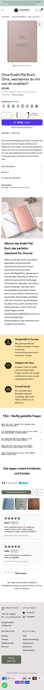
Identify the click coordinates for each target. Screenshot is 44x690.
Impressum (27, 647)
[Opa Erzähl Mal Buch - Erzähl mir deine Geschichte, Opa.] (37, 106)
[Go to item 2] (21, 504)
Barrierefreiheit (29, 650)
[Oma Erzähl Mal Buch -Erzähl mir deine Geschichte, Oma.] (32, 106)
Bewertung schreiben (16, 492)
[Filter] (34, 492)
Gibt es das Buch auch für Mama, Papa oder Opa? (19, 453)
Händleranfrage (8, 643)
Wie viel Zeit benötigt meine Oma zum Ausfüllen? (18, 425)
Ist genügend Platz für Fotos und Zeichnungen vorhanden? (19, 432)
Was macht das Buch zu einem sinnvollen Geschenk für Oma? (17, 446)
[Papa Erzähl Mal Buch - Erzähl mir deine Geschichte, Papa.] (18, 106)
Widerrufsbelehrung (31, 640)
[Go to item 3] (34, 504)
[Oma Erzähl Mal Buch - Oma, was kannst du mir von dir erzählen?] (23, 106)
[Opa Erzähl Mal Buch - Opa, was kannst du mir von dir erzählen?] (27, 106)
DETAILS (5, 172)
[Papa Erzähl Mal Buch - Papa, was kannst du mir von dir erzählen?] (13, 106)
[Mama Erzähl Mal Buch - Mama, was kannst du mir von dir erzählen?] (4, 106)
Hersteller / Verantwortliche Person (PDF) (15, 187)
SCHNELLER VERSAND (11, 178)
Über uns (5, 647)
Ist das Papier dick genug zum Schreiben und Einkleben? (17, 439)
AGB (24, 636)
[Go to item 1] (8, 504)
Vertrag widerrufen (11, 659)
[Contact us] (5, 685)
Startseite (5, 17)
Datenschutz (28, 643)
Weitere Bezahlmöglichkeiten (22, 127)
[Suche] (36, 10)
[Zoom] (39, 24)
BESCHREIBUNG (9, 167)
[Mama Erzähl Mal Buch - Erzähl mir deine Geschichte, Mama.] (8, 106)
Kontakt (5, 636)
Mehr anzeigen (20, 573)
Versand (11, 92)
